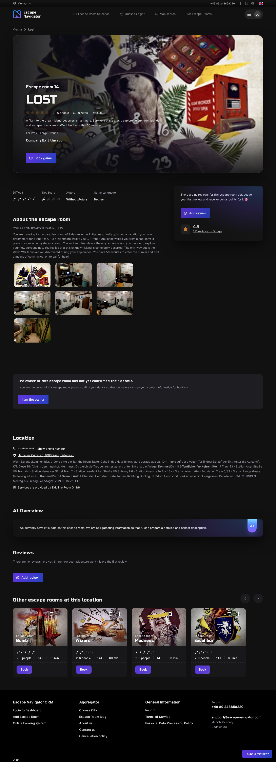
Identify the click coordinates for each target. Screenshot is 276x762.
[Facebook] (240, 3)
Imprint (150, 710)
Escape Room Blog (92, 717)
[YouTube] (253, 3)
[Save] (51, 614)
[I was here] (60, 614)
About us (85, 723)
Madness (144, 640)
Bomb (22, 640)
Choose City (88, 710)
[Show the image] (32, 275)
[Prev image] (245, 598)
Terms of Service (157, 717)
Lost (31, 29)
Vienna (17, 29)
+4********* (26, 448)
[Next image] (258, 598)
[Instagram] (247, 3)
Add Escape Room (26, 717)
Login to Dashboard (27, 710)
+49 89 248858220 (222, 3)
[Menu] (253, 14)
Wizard (83, 640)
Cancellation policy (93, 736)
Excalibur (204, 640)
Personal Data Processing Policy (169, 723)
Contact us (87, 730)
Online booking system (29, 723)
